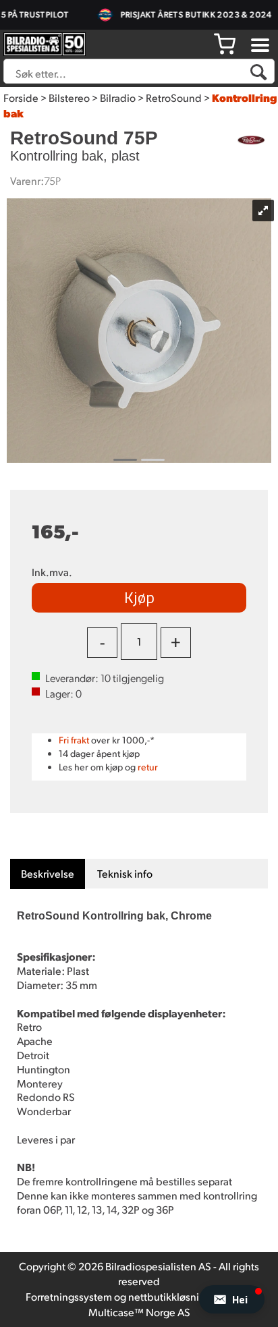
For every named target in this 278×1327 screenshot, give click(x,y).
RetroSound (174, 97)
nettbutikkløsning (169, 1296)
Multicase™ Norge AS (139, 1312)
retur (148, 766)
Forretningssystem (69, 1296)
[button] (232, 1299)
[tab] (47, 874)
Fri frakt (74, 739)
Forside (20, 97)
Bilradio (118, 97)
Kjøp (139, 597)
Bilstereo (69, 97)
